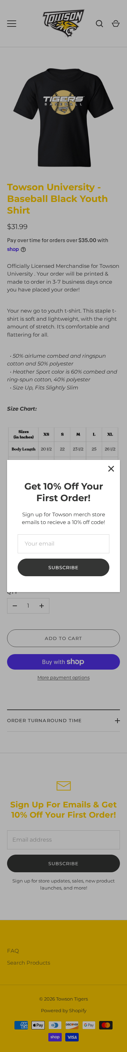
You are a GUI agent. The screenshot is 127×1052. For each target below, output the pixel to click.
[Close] (111, 468)
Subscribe (63, 567)
